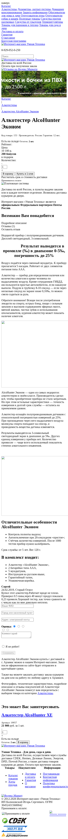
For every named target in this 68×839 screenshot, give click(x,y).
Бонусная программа (13, 40)
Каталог (6, 6)
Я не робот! (12, 646)
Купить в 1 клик (25, 173)
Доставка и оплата (12, 31)
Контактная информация (50, 778)
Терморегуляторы (52, 21)
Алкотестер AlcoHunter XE (26, 715)
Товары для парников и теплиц (20, 25)
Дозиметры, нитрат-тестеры (34, 9)
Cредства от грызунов (28, 21)
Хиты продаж (12, 783)
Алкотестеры (9, 9)
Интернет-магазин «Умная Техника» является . (31, 205)
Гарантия (6, 34)
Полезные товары (29, 18)
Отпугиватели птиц (33, 15)
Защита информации (35, 12)
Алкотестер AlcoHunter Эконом (20, 111)
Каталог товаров (13, 777)
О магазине (8, 37)
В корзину (8, 173)
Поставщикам (51, 773)
